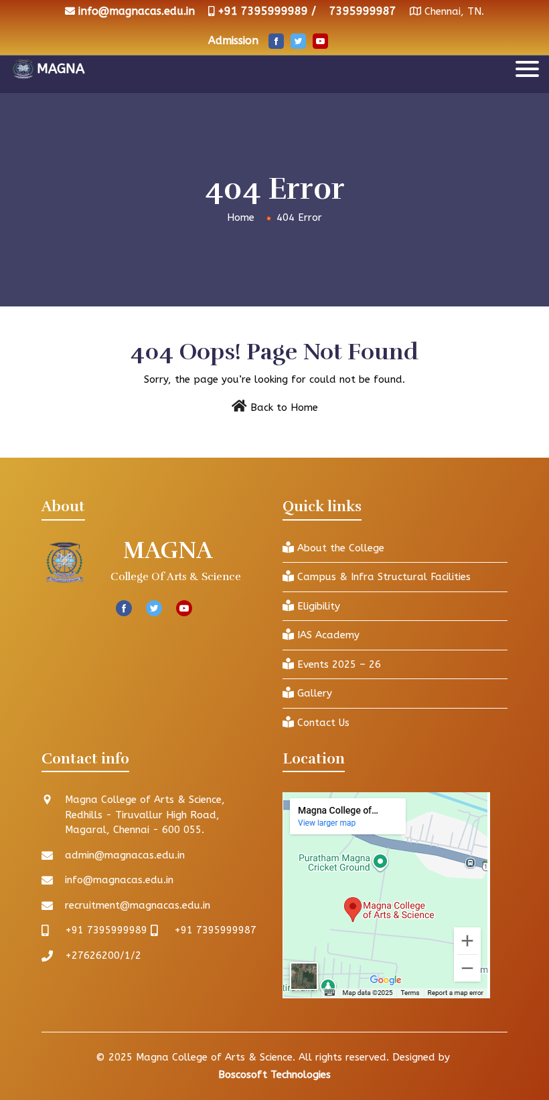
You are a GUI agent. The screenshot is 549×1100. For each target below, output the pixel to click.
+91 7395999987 (215, 930)
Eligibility (317, 606)
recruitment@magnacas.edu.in (137, 905)
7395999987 (362, 11)
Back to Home (284, 407)
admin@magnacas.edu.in (125, 855)
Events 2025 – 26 (337, 664)
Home (240, 217)
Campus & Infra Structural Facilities (382, 577)
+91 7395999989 (106, 930)
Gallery (313, 693)
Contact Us (321, 723)
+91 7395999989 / (267, 11)
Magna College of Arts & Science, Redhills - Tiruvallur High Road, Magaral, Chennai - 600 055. (145, 815)
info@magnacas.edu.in (136, 11)
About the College (339, 548)
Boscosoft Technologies (274, 1075)
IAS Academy (327, 635)
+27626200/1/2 (103, 955)
